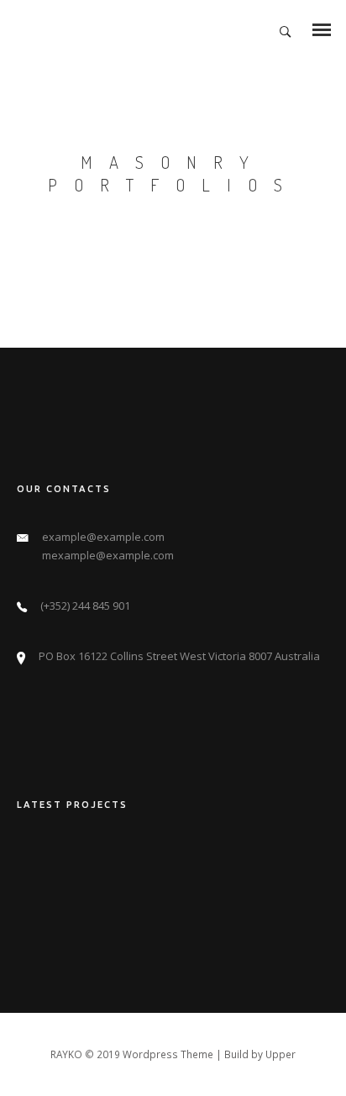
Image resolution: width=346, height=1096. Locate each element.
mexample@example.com (108, 555)
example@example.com (103, 536)
